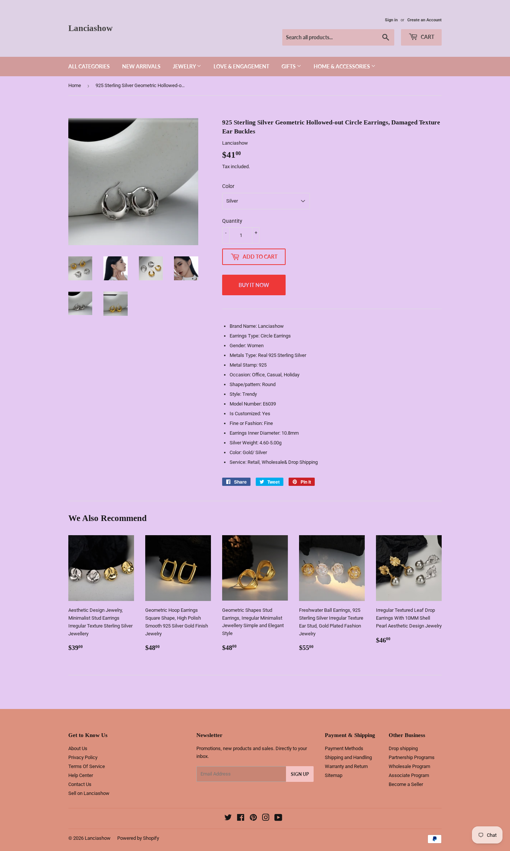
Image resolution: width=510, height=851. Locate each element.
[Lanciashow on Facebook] (241, 818)
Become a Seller (406, 784)
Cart (427, 37)
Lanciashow (90, 28)
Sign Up (300, 774)
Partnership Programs (412, 757)
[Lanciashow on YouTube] (278, 818)
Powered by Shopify (138, 838)
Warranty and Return (346, 766)
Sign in (391, 20)
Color (228, 186)
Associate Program (409, 775)
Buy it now (254, 285)
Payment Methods (344, 748)
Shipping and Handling (348, 757)
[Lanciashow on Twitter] (228, 818)
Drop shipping (403, 748)
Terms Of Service (86, 766)
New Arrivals (141, 66)
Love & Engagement (241, 66)
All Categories (89, 66)
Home (74, 85)
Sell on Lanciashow (88, 793)
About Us (77, 748)
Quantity (232, 221)
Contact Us (79, 784)
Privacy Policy (82, 757)
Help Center (80, 775)
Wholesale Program (409, 766)
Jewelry (185, 66)
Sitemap (333, 775)
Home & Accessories (342, 66)
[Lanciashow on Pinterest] (253, 818)
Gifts (289, 66)
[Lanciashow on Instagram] (266, 818)
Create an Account (424, 20)
